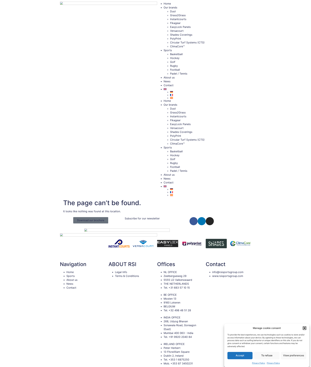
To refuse (266, 355)
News (167, 81)
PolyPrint (175, 38)
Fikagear (175, 23)
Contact (168, 85)
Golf (172, 62)
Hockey (174, 58)
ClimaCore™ (177, 46)
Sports (168, 50)
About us (169, 77)
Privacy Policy (258, 363)
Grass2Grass (178, 15)
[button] (304, 328)
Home (167, 3)
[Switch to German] (210, 92)
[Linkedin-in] (202, 221)
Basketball (176, 54)
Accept (240, 355)
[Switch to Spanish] (210, 98)
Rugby (174, 65)
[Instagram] (210, 221)
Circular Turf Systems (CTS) (187, 42)
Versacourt (177, 30)
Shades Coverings (181, 34)
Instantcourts (178, 19)
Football (175, 69)
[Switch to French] (210, 95)
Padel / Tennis (178, 73)
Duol (173, 11)
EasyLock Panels (180, 27)
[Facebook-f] (194, 221)
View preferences (293, 355)
